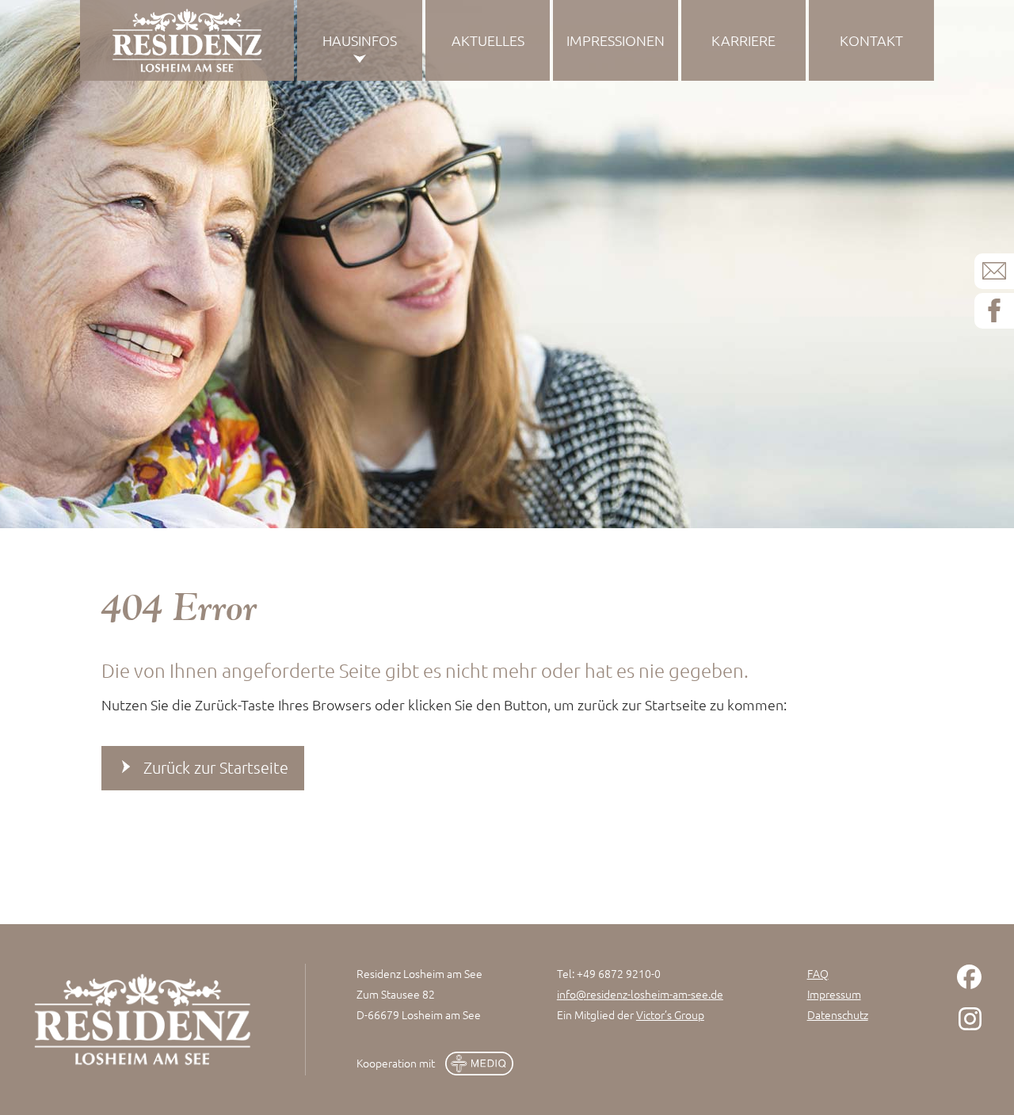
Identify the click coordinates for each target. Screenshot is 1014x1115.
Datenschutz (837, 1014)
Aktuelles (488, 40)
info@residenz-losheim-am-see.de (640, 994)
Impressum (834, 994)
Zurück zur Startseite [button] (215, 767)
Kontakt (871, 40)
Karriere (743, 40)
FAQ (818, 973)
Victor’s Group (670, 1014)
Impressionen (615, 40)
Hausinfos (359, 40)
